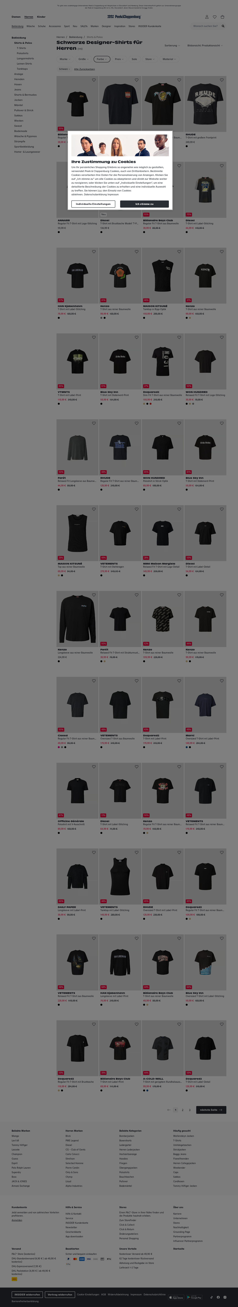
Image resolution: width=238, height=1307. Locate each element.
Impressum (113, 195)
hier (100, 190)
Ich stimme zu (144, 204)
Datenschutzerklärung (95, 195)
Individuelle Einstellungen (93, 204)
